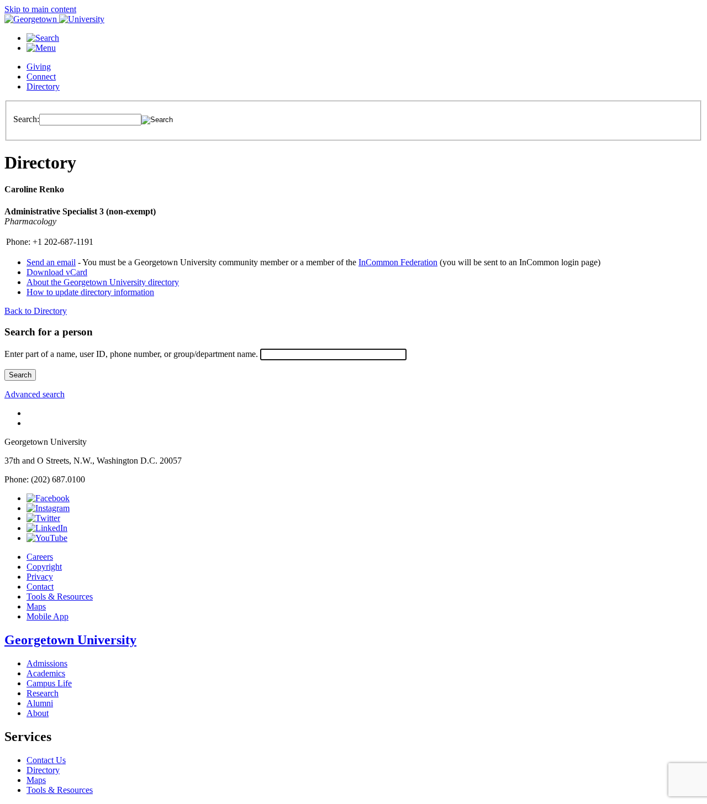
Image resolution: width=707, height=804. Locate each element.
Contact (40, 586)
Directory (43, 86)
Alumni (40, 703)
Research (43, 693)
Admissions (47, 663)
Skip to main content (40, 9)
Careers (40, 556)
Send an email (51, 262)
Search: (26, 119)
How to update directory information (90, 292)
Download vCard (57, 272)
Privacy (40, 576)
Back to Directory (35, 311)
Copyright (44, 566)
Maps (36, 606)
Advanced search (34, 394)
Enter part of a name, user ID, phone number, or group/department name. (131, 354)
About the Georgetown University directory (103, 282)
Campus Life (49, 683)
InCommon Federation (397, 262)
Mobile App (47, 616)
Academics (46, 673)
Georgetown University (70, 640)
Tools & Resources (60, 596)
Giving (39, 66)
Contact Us (46, 760)
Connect (41, 76)
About (38, 713)
